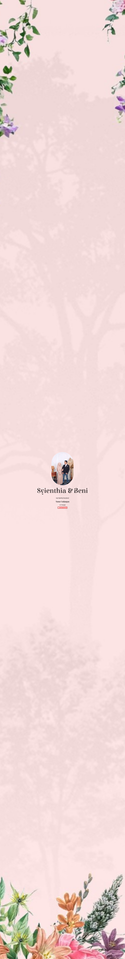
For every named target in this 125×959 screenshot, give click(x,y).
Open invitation (63, 507)
